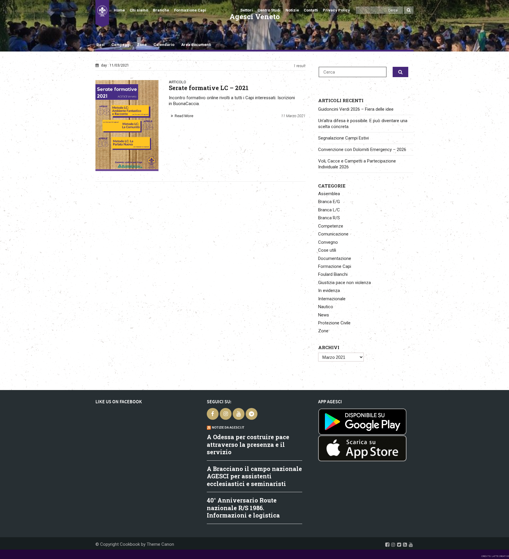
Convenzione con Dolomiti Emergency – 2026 (362, 149)
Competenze (330, 226)
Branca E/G (329, 201)
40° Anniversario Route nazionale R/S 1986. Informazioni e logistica (243, 507)
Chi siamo (139, 10)
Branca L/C (329, 210)
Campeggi (120, 44)
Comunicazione (333, 234)
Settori (246, 10)
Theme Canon (160, 544)
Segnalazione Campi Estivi (343, 138)
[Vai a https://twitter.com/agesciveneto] (399, 544)
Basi (100, 44)
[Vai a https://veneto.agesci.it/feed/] (405, 544)
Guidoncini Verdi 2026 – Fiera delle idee (356, 109)
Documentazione (334, 258)
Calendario (163, 44)
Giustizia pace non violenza (344, 282)
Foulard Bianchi (333, 274)
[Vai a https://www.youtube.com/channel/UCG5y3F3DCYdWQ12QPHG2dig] (411, 544)
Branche (161, 10)
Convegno (328, 242)
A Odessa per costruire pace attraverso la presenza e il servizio (248, 444)
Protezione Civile (334, 323)
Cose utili (327, 250)
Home (119, 10)
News (323, 315)
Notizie (292, 10)
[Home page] (102, 13)
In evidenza (329, 290)
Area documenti (196, 44)
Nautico (325, 306)
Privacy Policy (336, 10)
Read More (184, 116)
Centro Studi (268, 10)
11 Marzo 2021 (293, 116)
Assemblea (329, 193)
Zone (142, 44)
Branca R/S (329, 217)
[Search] (409, 10)
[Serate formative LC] (126, 124)
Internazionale (332, 298)
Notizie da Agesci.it (228, 427)
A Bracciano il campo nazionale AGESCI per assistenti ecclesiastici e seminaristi (254, 476)
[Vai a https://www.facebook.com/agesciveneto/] (387, 544)
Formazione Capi (190, 10)
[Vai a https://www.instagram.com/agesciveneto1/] (393, 544)
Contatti (311, 10)
